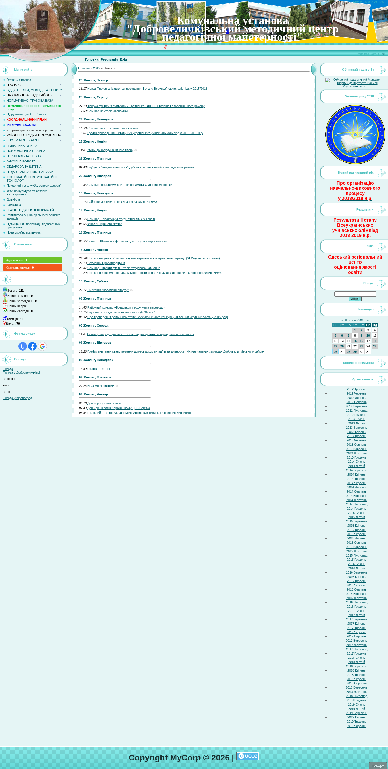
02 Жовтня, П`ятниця (95, 377)
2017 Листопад (356, 649)
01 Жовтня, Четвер (93, 394)
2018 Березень (356, 666)
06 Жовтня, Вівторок (95, 342)
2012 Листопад (356, 410)
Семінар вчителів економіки (107, 110)
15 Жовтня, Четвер (93, 249)
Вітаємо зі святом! (100, 385)
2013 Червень (356, 440)
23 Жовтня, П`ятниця (95, 158)
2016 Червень (356, 585)
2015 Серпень (357, 542)
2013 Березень (356, 427)
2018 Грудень (356, 700)
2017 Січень (356, 610)
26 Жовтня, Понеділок (96, 119)
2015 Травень (356, 530)
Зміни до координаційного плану (110, 150)
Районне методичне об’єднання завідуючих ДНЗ (122, 201)
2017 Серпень (357, 636)
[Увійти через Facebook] (32, 346)
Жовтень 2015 (355, 320)
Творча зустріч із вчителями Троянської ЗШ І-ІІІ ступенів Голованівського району (146, 106)
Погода (8, 369)
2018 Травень (356, 674)
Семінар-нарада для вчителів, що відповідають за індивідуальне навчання (140, 334)
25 (374, 346)
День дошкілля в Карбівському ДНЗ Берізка (118, 408)
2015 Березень (356, 521)
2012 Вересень (356, 406)
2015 (96, 68)
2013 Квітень (356, 432)
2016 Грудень (356, 606)
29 (355, 351)
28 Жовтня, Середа (93, 97)
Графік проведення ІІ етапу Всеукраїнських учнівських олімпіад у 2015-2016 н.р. (145, 133)
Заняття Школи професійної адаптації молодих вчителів (127, 241)
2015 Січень (356, 512)
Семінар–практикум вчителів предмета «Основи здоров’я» (129, 184)
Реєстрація (109, 59)
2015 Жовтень (356, 551)
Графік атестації (98, 368)
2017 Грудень (356, 653)
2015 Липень (356, 538)
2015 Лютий (356, 517)
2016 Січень (356, 564)
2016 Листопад (356, 602)
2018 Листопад (356, 696)
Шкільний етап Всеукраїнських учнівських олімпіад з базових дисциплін (139, 412)
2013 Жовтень (356, 453)
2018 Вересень (356, 687)
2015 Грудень (356, 559)
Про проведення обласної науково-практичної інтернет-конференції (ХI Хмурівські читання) (153, 258)
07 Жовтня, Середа (93, 325)
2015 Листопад (356, 555)
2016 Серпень (357, 589)
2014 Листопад (356, 504)
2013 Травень (356, 436)
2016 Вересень (356, 593)
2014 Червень (356, 483)
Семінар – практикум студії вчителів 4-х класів (121, 219)
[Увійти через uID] (22, 346)
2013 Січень (356, 419)
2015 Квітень (356, 525)
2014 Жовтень (356, 500)
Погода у (21, 372)
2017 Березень (356, 619)
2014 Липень (356, 487)
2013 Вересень (356, 449)
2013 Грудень (356, 457)
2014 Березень (356, 470)
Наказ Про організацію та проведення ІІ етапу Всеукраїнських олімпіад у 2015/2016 (147, 88)
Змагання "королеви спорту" (108, 290)
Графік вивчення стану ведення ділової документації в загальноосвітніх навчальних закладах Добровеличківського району (176, 351)
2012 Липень (356, 397)
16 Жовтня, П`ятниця (95, 232)
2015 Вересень (356, 547)
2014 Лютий (356, 466)
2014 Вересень (356, 495)
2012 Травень (356, 389)
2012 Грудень (356, 414)
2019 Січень (356, 704)
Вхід (123, 59)
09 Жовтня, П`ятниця (95, 298)
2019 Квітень (356, 717)
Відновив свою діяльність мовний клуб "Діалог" (121, 312)
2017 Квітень (356, 623)
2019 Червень (356, 726)
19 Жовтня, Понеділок (96, 193)
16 (361, 341)
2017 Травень (356, 628)
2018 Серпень (357, 683)
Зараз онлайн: (17, 260)
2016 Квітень (356, 576)
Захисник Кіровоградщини (106, 263)
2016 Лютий (356, 568)
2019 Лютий (356, 708)
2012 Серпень (357, 402)
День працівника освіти (104, 403)
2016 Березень (356, 572)
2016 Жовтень (356, 598)
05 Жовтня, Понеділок (96, 360)
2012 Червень (356, 393)
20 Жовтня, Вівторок (95, 176)
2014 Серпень (357, 491)
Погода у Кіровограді (17, 398)
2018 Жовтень (356, 691)
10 (368, 335)
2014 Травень (356, 478)
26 (335, 351)
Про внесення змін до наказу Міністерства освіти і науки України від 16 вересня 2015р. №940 (154, 272)
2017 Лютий (356, 615)
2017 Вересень (356, 640)
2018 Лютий (356, 662)
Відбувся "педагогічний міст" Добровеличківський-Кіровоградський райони (140, 167)
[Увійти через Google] (42, 346)
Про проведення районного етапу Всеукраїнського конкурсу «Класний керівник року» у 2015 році (157, 317)
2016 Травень (356, 581)
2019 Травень (356, 721)
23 (361, 346)
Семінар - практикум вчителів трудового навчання (123, 268)
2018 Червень (356, 679)
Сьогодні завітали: (20, 267)
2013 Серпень (357, 444)
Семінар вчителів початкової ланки (112, 128)
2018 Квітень (356, 670)
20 (342, 346)
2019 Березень (356, 713)
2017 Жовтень (356, 645)
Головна (91, 59)
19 (335, 346)
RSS (382, 54)
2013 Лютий (356, 423)
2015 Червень (356, 534)
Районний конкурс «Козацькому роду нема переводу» (126, 307)
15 (355, 341)
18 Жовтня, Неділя (93, 210)
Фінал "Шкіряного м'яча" (104, 224)
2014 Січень (356, 461)
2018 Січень (356, 657)
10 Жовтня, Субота (93, 281)
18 (374, 341)
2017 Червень (356, 632)
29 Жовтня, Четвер (93, 80)
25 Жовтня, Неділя (93, 141)
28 (348, 351)
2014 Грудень (356, 508)
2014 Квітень (356, 474)
